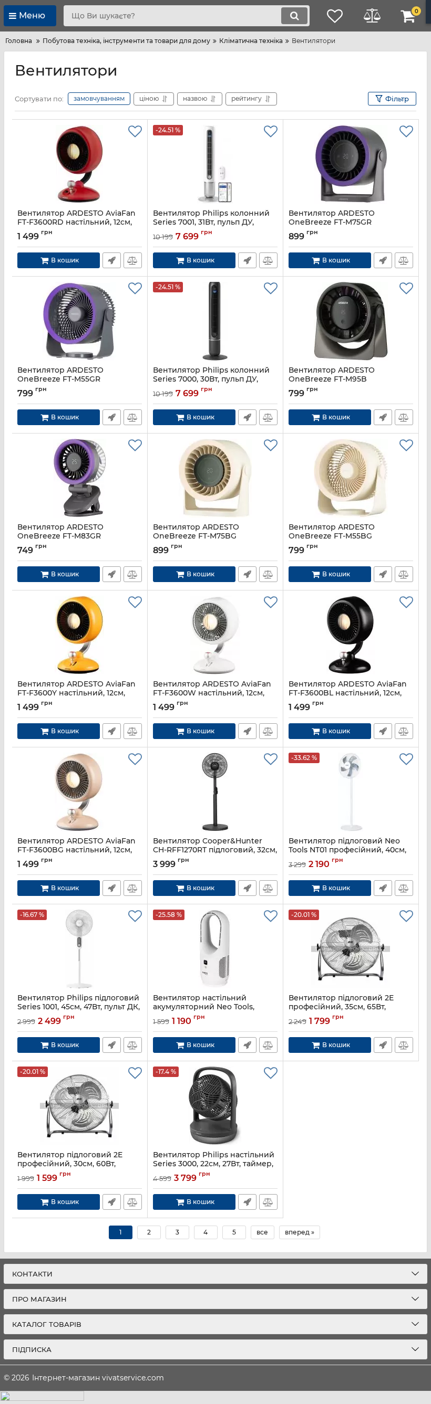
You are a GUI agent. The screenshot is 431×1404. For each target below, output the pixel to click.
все (262, 1232)
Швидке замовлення (111, 260)
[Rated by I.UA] (215, 1397)
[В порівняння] (133, 260)
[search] (294, 15)
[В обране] (135, 132)
